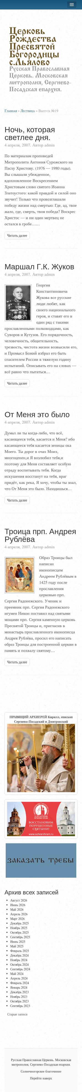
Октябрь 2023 (19, 1001)
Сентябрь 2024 (20, 969)
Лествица (27, 110)
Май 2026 (16, 909)
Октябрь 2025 (19, 932)
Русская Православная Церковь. (32, 1060)
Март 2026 (17, 918)
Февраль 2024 (19, 983)
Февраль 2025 (19, 951)
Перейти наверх (41, 1078)
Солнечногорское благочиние (41, 1071)
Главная (11, 110)
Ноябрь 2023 (18, 996)
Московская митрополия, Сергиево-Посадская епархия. (41, 1062)
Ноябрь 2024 (18, 960)
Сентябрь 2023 (20, 1006)
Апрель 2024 (19, 978)
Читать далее (17, 235)
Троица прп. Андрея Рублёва (40, 534)
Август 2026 (18, 900)
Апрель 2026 (19, 914)
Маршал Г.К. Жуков (39, 266)
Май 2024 (16, 973)
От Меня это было (37, 413)
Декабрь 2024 (19, 955)
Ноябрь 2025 (18, 928)
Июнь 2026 (17, 905)
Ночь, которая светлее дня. (30, 132)
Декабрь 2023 (19, 992)
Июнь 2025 (17, 941)
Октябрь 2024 (19, 964)
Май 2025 (16, 946)
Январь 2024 (18, 987)
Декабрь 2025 (19, 923)
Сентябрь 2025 (20, 937)
